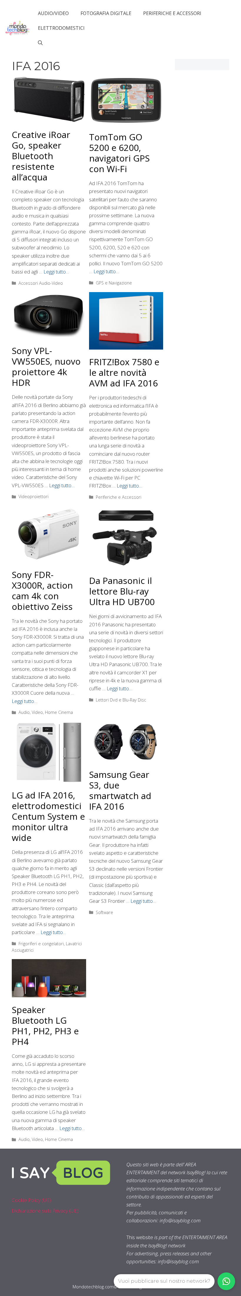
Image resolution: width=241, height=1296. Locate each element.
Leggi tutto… (56, 271)
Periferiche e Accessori (172, 13)
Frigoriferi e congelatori (41, 943)
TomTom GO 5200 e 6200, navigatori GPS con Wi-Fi (119, 153)
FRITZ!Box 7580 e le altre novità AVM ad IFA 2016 (124, 372)
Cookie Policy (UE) (31, 1200)
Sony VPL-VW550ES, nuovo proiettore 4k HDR (46, 366)
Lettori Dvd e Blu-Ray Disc (121, 700)
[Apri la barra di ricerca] (40, 42)
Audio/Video (53, 13)
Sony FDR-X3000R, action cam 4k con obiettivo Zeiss (42, 590)
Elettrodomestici (61, 28)
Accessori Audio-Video (41, 283)
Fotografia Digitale (106, 13)
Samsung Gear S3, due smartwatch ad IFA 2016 (120, 790)
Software (104, 912)
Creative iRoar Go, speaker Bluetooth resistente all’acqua (41, 156)
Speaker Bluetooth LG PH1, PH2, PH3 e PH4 (45, 1026)
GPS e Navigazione (114, 283)
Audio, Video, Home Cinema (46, 712)
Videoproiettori (33, 496)
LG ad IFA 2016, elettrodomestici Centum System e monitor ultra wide (48, 816)
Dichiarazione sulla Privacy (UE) (45, 1210)
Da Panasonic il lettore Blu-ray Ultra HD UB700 (122, 591)
